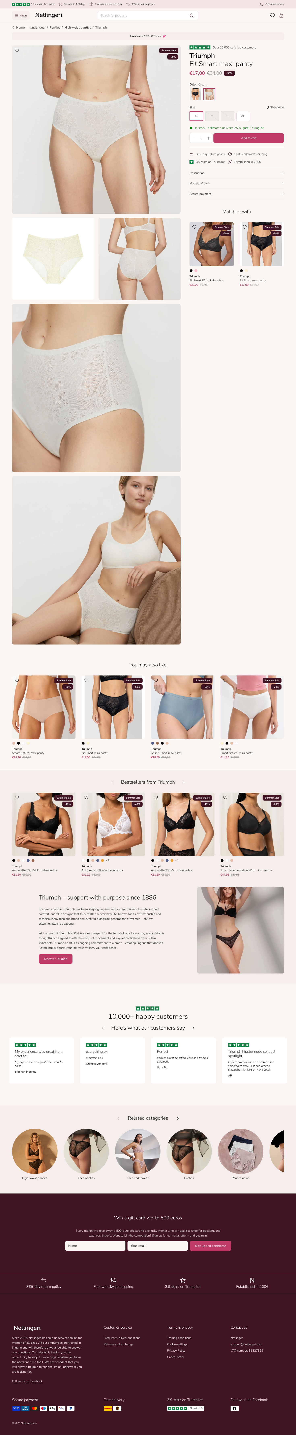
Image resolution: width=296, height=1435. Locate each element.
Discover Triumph (55, 959)
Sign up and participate (210, 1246)
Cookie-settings (177, 1344)
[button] (148, 15)
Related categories (148, 1118)
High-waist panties (77, 27)
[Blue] (152, 743)
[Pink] (196, 270)
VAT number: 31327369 (247, 1351)
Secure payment (200, 194)
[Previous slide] (102, 1028)
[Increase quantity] (208, 138)
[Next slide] (193, 1028)
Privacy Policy (176, 1351)
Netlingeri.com (29, 1423)
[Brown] (157, 743)
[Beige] (13, 743)
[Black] (191, 270)
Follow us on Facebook (27, 1381)
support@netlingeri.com (246, 1344)
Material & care (199, 183)
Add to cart (248, 138)
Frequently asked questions (122, 1338)
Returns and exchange (119, 1344)
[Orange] (102, 860)
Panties (55, 27)
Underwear (38, 27)
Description (196, 173)
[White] (23, 743)
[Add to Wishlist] (17, 50)
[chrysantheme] (209, 94)
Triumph (101, 27)
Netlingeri (237, 1338)
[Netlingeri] (49, 15)
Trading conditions (179, 1338)
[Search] (191, 15)
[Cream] (246, 270)
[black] (195, 94)
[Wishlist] (272, 15)
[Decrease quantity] (193, 138)
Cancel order (175, 1357)
